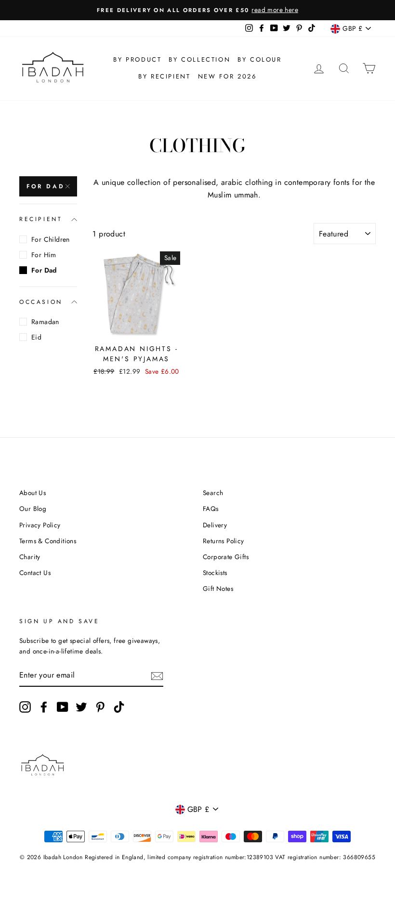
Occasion (41, 302)
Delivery (215, 525)
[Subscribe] (157, 675)
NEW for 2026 (227, 76)
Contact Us (35, 572)
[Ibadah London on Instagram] (25, 707)
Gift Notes (218, 588)
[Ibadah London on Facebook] (44, 707)
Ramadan (45, 322)
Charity (29, 557)
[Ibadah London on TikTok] (119, 707)
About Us (32, 492)
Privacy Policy (40, 525)
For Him (43, 255)
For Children (50, 239)
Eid (36, 337)
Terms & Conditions (47, 541)
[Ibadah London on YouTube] (62, 707)
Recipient (40, 219)
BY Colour (259, 59)
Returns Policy (223, 541)
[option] (197, 10)
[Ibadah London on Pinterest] (100, 707)
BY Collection (199, 59)
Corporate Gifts (226, 557)
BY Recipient (164, 76)
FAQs (211, 508)
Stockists (215, 572)
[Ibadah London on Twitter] (81, 707)
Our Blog (32, 508)
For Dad (45, 186)
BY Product (137, 59)
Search (213, 492)
